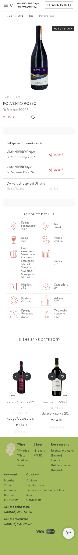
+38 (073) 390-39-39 (18, 524)
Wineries (23, 451)
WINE (38, 455)
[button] (33, 117)
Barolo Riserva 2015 (57, 414)
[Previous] (12, 395)
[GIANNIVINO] (59, 6)
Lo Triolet (21, 413)
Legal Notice (35, 485)
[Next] (65, 395)
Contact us (33, 500)
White (21, 455)
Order (8, 485)
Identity (9, 480)
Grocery (39, 451)
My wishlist (11, 500)
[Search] (12, 6)
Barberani (12, 97)
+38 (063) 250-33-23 (18, 512)
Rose (20, 465)
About (30, 495)
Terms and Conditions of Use (45, 490)
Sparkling (23, 460)
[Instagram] (8, 532)
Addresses (11, 490)
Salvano (56, 408)
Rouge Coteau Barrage (23, 419)
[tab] (39, 214)
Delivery (31, 480)
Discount (10, 495)
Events (55, 460)
